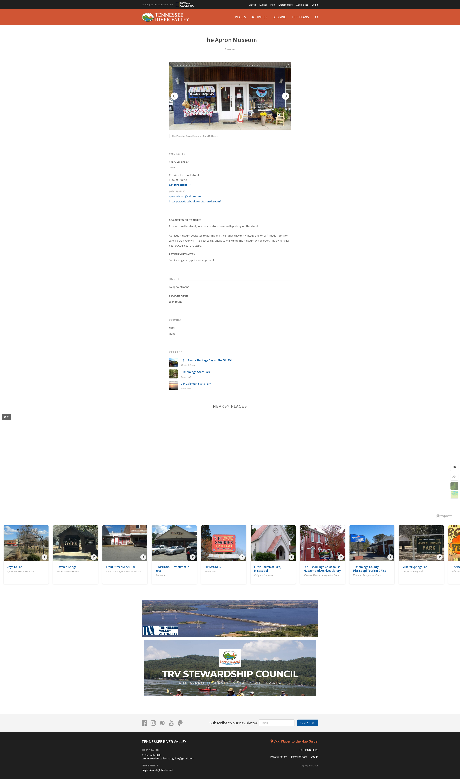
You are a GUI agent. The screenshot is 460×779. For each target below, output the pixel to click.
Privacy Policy (278, 756)
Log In (315, 4)
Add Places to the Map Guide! (296, 741)
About (252, 4)
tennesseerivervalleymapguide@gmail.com (168, 758)
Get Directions (178, 184)
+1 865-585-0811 (152, 755)
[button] (174, 96)
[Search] (316, 17)
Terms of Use (299, 756)
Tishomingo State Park (195, 372)
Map (272, 4)
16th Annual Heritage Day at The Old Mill (206, 360)
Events (263, 4)
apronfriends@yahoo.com (185, 196)
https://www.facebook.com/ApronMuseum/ (195, 201)
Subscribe (307, 722)
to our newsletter (233, 722)
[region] (230, 466)
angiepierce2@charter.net (157, 770)
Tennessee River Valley (164, 741)
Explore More (286, 4)
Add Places (302, 4)
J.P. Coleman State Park (196, 383)
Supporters (309, 750)
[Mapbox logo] (444, 516)
